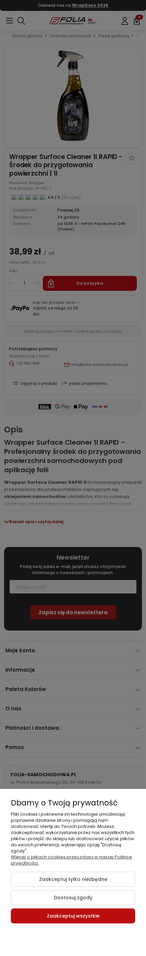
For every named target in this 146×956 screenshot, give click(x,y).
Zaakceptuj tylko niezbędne (73, 879)
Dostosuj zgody (73, 897)
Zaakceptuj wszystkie (73, 916)
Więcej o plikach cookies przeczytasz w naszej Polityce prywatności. (71, 860)
